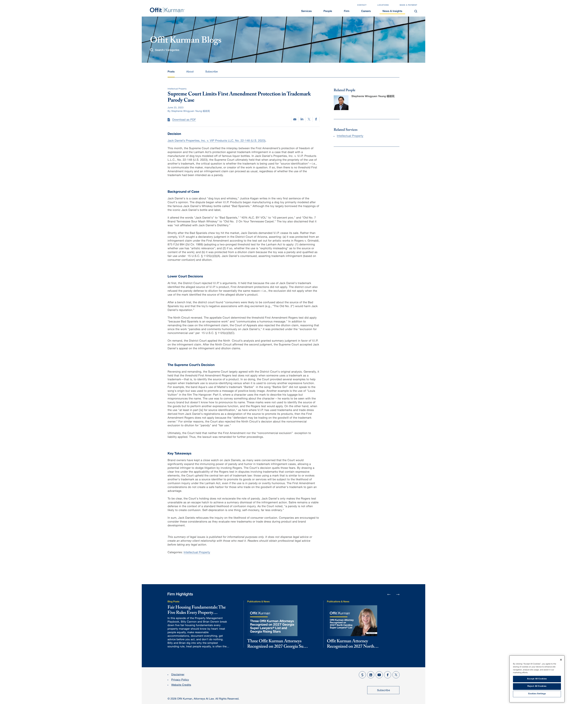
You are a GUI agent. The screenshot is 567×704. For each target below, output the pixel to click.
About (190, 72)
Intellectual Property (197, 552)
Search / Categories (167, 50)
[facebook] (316, 119)
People (328, 11)
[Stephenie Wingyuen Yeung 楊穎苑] (341, 102)
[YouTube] (379, 674)
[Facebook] (387, 674)
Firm (346, 11)
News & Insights (392, 11)
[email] (294, 119)
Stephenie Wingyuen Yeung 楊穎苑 (373, 96)
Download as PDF (184, 120)
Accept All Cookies (537, 679)
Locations (383, 5)
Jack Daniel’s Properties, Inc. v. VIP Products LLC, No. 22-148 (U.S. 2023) (216, 141)
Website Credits (181, 685)
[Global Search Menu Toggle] (416, 11)
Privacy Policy (180, 680)
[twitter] (309, 119)
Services (306, 11)
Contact (361, 5)
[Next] (398, 594)
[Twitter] (396, 674)
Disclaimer (177, 675)
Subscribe (211, 72)
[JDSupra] (362, 674)
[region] (537, 679)
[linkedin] (301, 119)
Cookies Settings (537, 694)
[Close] (561, 659)
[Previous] (389, 594)
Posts (171, 72)
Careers (366, 11)
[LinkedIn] (370, 674)
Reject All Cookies (536, 686)
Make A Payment (408, 5)
